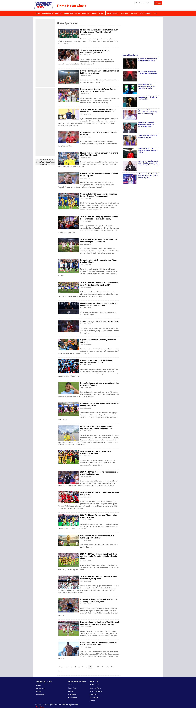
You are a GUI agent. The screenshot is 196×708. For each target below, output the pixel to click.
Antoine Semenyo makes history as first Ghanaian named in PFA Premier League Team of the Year (148, 163)
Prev (66, 667)
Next (112, 667)
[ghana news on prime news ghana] (44, 5)
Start (60, 667)
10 (98, 667)
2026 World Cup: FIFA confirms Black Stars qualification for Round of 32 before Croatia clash (98, 556)
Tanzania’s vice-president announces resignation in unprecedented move (146, 124)
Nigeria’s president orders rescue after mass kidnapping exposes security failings (147, 112)
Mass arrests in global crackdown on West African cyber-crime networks (146, 86)
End (60, 671)
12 (107, 667)
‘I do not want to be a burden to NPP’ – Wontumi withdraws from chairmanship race (148, 176)
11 (103, 667)
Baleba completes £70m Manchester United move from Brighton (147, 150)
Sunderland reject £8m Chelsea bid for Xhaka (99, 321)
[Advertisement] (45, 53)
